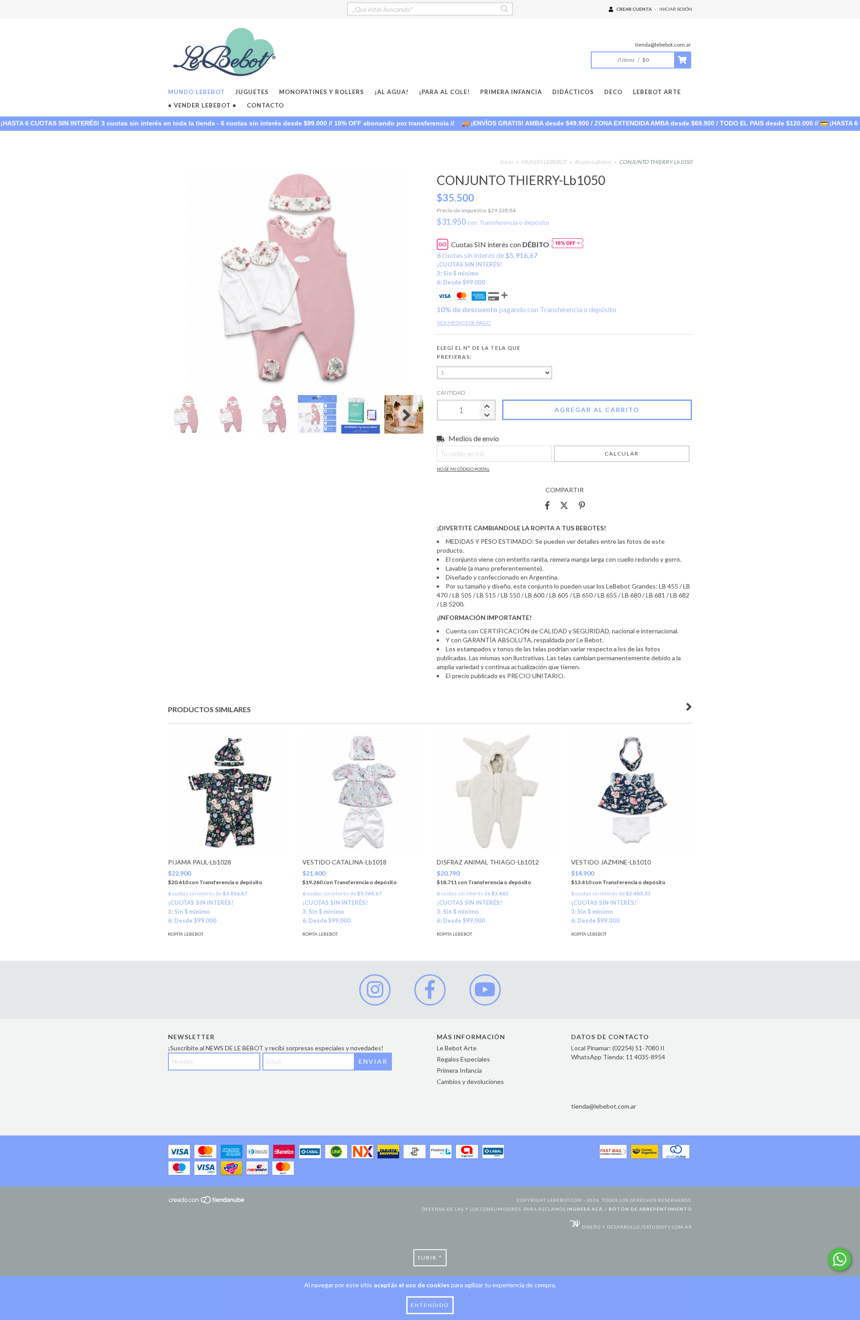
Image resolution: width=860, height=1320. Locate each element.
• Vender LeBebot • (202, 105)
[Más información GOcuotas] (567, 244)
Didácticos (573, 91)
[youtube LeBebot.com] (485, 990)
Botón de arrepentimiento (650, 1209)
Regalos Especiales (463, 1059)
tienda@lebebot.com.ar (663, 44)
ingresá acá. (585, 1209)
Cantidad (451, 392)
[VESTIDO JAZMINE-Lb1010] (631, 792)
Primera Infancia (511, 91)
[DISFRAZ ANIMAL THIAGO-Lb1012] (497, 792)
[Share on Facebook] (547, 506)
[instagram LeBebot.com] (375, 990)
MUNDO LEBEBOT (196, 91)
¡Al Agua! (391, 91)
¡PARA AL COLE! (444, 91)
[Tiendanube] (207, 1202)
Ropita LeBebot (593, 162)
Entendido (430, 1305)
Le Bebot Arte (457, 1048)
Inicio (506, 162)
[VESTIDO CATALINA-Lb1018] (362, 792)
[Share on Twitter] (564, 506)
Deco (613, 91)
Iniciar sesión (675, 9)
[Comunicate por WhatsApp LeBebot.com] (839, 1259)
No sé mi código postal (463, 469)
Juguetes (252, 91)
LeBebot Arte (657, 91)
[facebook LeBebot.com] (430, 990)
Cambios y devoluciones (470, 1081)
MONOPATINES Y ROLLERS (321, 91)
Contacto (265, 105)
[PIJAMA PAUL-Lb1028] (228, 792)
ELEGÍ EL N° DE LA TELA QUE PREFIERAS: (478, 352)
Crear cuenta (634, 9)
